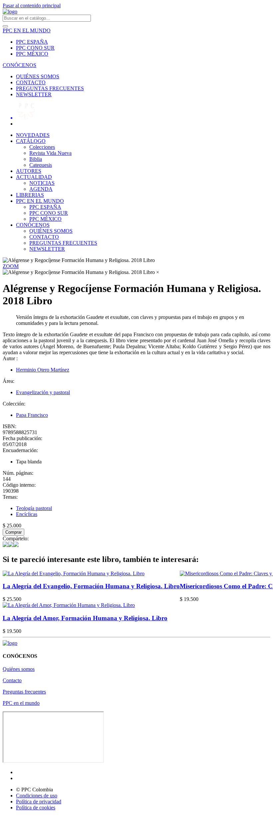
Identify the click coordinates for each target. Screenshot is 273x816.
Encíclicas (26, 514)
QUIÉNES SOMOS (37, 76)
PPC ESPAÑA (32, 42)
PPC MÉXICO (32, 54)
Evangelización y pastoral (43, 392)
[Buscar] (5, 26)
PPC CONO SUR (35, 48)
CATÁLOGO (31, 141)
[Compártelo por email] (16, 545)
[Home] (10, 11)
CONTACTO (31, 82)
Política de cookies (35, 807)
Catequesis (40, 165)
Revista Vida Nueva (50, 153)
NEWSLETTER (34, 94)
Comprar (13, 532)
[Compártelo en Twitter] (10, 545)
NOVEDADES (33, 135)
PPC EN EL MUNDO (27, 30)
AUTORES (28, 171)
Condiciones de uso (36, 795)
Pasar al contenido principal (32, 5)
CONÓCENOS (19, 65)
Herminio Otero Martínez (42, 370)
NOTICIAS (42, 183)
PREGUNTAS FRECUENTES (50, 88)
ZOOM (11, 266)
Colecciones (42, 147)
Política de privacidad (38, 801)
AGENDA (41, 189)
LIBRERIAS (30, 195)
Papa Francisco (32, 415)
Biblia (35, 159)
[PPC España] (10, 643)
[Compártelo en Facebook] (5, 545)
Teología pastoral (34, 508)
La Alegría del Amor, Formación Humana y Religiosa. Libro (85, 618)
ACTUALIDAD (34, 177)
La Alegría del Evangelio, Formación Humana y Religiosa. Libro (91, 586)
